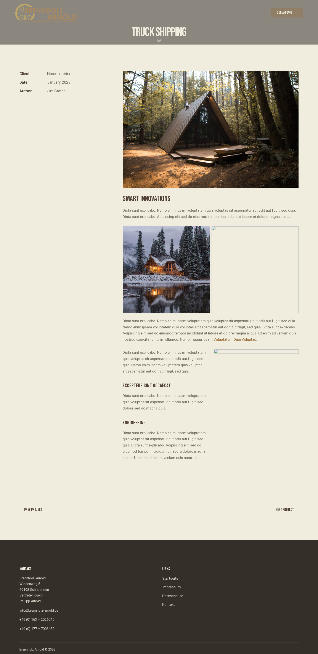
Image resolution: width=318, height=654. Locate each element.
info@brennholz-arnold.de (38, 610)
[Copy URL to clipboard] (51, 104)
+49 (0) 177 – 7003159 (37, 629)
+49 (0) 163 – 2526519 (37, 619)
